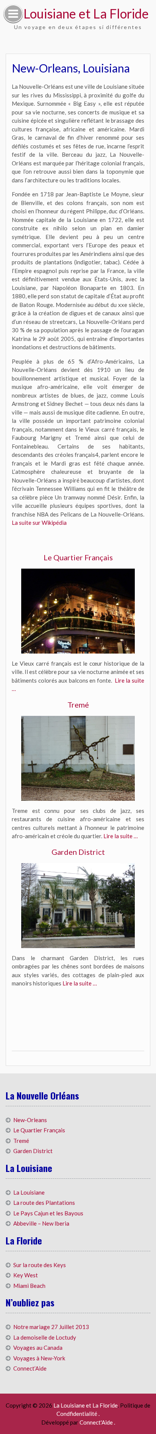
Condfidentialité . (78, 1413)
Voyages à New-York (39, 1358)
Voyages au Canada (37, 1347)
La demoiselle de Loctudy (44, 1337)
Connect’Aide (30, 1368)
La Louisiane (29, 1192)
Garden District (78, 851)
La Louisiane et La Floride (78, 13)
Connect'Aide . (97, 1422)
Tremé (78, 704)
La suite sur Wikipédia (39, 522)
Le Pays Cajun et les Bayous (48, 1213)
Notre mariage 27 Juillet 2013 (51, 1326)
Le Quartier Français (78, 557)
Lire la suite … (120, 836)
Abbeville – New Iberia (41, 1223)
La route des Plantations (44, 1202)
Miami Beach (29, 1285)
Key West (25, 1275)
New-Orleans (30, 1119)
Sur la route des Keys (39, 1264)
